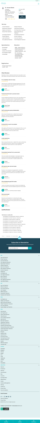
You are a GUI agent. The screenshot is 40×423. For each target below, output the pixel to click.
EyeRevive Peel (3, 333)
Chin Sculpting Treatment (5, 317)
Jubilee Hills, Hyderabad (9, 16)
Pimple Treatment (4, 259)
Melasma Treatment (4, 265)
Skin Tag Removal (4, 312)
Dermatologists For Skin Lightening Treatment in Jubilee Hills (13, 221)
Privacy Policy (3, 388)
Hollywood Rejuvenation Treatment (7, 327)
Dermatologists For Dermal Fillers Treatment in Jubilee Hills (12, 225)
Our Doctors (3, 368)
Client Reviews (3, 372)
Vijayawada (3, 358)
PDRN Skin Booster (4, 342)
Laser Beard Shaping (4, 281)
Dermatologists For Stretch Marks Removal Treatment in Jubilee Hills (14, 224)
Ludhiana (2, 359)
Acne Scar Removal (4, 260)
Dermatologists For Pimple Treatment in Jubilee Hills (11, 219)
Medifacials (3, 271)
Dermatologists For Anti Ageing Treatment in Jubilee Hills (12, 222)
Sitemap (2, 384)
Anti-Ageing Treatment (5, 274)
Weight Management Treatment (6, 303)
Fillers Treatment (4, 277)
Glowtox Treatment (4, 330)
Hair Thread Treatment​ (5, 288)
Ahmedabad (3, 362)
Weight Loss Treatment (5, 300)
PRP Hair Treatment (4, 286)
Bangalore (2, 350)
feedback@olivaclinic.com (17, 405)
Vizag (2, 356)
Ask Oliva (2, 370)
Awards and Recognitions (5, 382)
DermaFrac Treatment (5, 339)
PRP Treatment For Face (5, 323)
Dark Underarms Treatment (6, 268)
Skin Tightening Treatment (6, 279)
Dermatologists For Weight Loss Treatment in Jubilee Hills (12, 232)
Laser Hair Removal (4, 257)
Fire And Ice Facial (4, 336)
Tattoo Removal (3, 316)
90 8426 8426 (8, 405)
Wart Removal (3, 319)
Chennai (2, 351)
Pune (1, 354)
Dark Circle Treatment (5, 266)
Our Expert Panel (4, 377)
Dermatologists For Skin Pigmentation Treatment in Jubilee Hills (13, 216)
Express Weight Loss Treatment (6, 307)
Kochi (2, 361)
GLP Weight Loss (4, 273)
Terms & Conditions (4, 390)
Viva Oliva (2, 375)
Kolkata (2, 353)
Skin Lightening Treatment (5, 262)
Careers (2, 381)
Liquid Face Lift (3, 334)
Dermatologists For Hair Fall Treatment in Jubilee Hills (11, 227)
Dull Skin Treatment (4, 270)
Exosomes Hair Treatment (5, 294)
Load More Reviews (6, 209)
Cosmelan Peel (3, 344)
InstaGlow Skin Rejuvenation (6, 325)
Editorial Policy (3, 379)
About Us (2, 366)
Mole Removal (3, 311)
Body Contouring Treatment (6, 302)
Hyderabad (3, 348)
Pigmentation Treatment (5, 263)
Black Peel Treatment (5, 320)
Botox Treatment (4, 276)
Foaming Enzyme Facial (5, 338)
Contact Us (3, 386)
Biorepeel (2, 331)
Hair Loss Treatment (4, 285)
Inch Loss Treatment (4, 305)
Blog (1, 374)
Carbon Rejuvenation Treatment (6, 328)
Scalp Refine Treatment (5, 293)
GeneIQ (2, 341)
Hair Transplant (3, 290)
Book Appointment (22, 17)
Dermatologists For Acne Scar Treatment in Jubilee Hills (12, 230)
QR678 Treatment (4, 291)
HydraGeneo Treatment (5, 322)
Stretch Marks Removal (5, 314)
